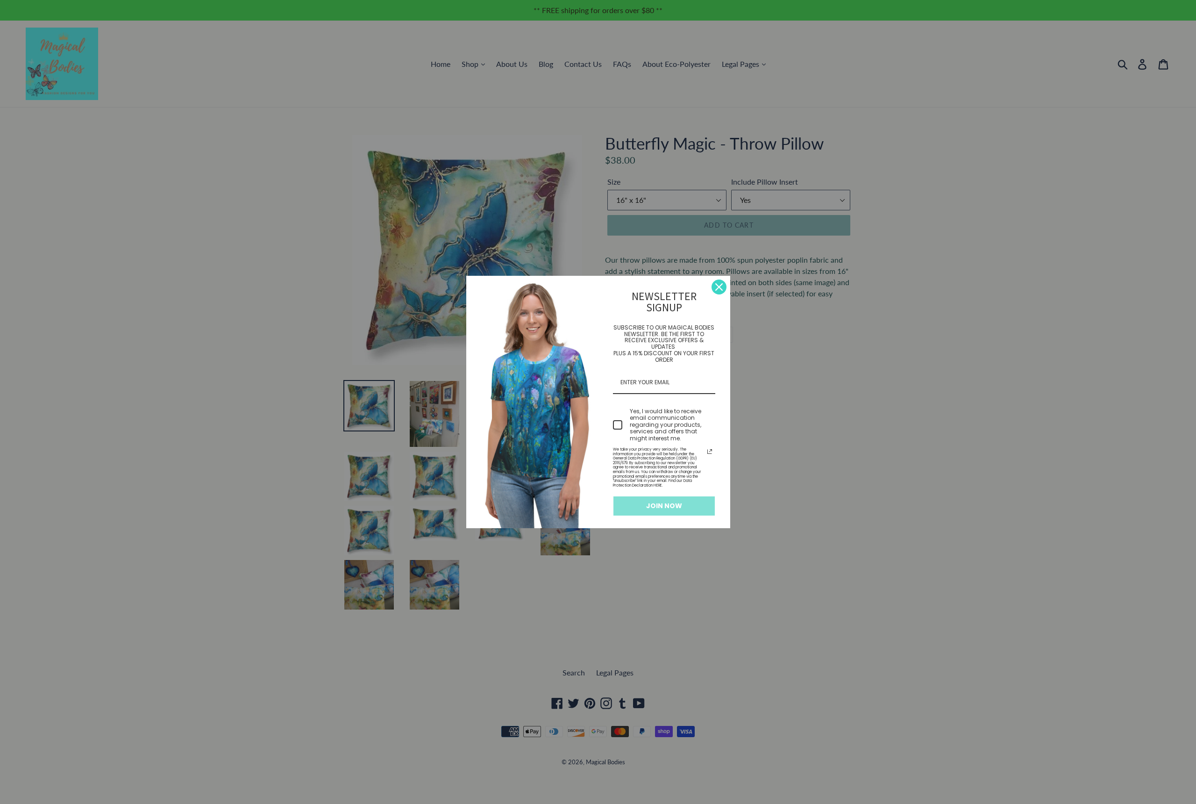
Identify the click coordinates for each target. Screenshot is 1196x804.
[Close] (719, 287)
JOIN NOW (664, 505)
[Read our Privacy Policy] (709, 451)
